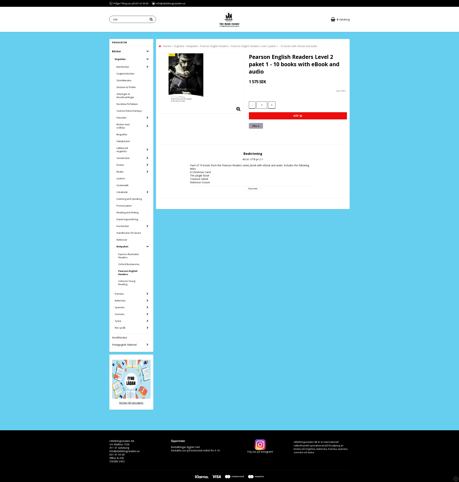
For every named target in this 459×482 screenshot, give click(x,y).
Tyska (118, 321)
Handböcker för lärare (129, 232)
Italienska (120, 300)
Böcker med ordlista (123, 126)
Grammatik (123, 185)
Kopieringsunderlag (127, 219)
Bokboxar (122, 239)
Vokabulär (122, 192)
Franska (119, 293)
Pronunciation (124, 205)
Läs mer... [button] (341, 90)
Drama (120, 164)
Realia (120, 171)
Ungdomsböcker (125, 73)
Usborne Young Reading (126, 282)
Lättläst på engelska (122, 149)
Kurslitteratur (119, 337)
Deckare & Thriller (126, 87)
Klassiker (122, 117)
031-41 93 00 (117, 454)
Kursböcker (123, 226)
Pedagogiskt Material (124, 344)
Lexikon (121, 178)
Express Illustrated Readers (128, 256)
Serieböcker (123, 158)
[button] (340, 19)
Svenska (119, 314)
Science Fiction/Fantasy (129, 110)
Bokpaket (122, 246)
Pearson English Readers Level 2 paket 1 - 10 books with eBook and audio (274, 46)
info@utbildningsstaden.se (124, 451)
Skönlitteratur (124, 80)
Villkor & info (116, 458)
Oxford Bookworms (128, 264)
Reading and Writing (127, 212)
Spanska (119, 307)
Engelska (120, 59)
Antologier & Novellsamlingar (125, 95)
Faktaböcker (123, 141)
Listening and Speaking (129, 198)
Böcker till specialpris (131, 403)
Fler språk (120, 327)
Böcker (116, 51)
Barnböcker (123, 66)
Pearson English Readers (128, 272)
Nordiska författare (127, 104)
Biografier (122, 134)
